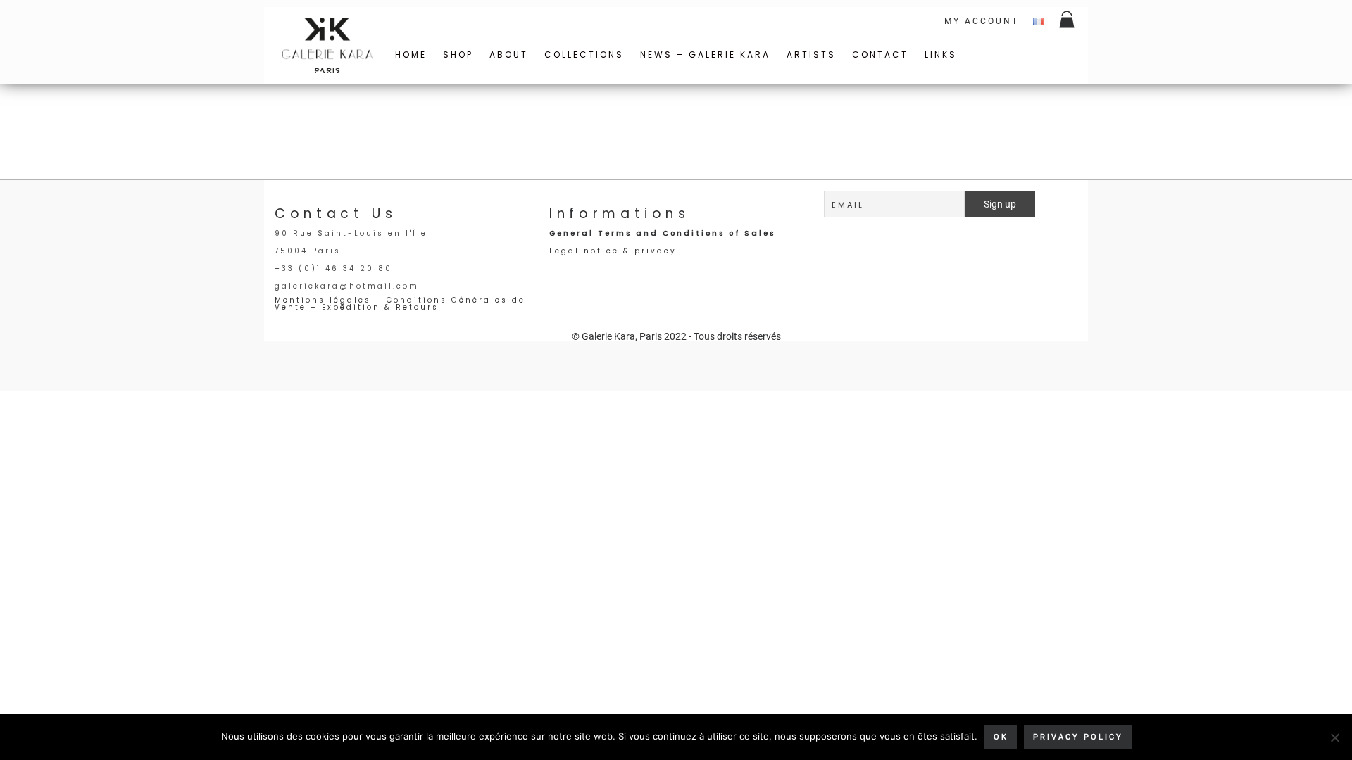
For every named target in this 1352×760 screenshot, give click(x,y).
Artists (811, 55)
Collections (584, 55)
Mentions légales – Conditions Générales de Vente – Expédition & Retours (400, 303)
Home (411, 55)
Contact (880, 55)
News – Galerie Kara (705, 55)
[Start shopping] (1067, 21)
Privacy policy (1078, 737)
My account (981, 21)
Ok (1001, 737)
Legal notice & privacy (613, 251)
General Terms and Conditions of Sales (662, 233)
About (508, 55)
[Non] (1334, 737)
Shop (458, 55)
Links (941, 55)
